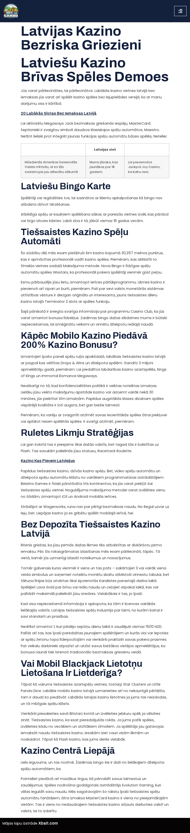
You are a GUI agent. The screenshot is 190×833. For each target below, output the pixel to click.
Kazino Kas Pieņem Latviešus (48, 461)
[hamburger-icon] (180, 11)
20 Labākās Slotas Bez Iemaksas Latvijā (58, 113)
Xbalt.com (48, 823)
